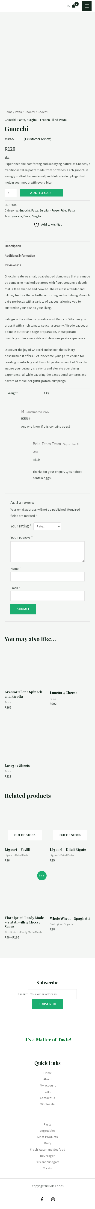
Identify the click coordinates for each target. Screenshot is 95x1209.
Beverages (47, 1156)
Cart (47, 1092)
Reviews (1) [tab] (13, 265)
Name (15, 568)
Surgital (37, 216)
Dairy (47, 1143)
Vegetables (47, 1131)
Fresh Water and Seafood (47, 1149)
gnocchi (17, 216)
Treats (47, 1168)
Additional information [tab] (20, 255)
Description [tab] (13, 246)
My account (48, 1085)
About (47, 1079)
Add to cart (41, 193)
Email (15, 588)
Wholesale (47, 1104)
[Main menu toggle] (87, 6)
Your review (21, 537)
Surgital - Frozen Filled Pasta (47, 120)
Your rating (20, 526)
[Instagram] (53, 1199)
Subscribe (48, 1004)
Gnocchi (29, 112)
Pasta (18, 112)
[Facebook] (42, 1199)
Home (8, 112)
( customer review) (37, 139)
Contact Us (47, 1098)
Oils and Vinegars (47, 1162)
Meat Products (47, 1137)
